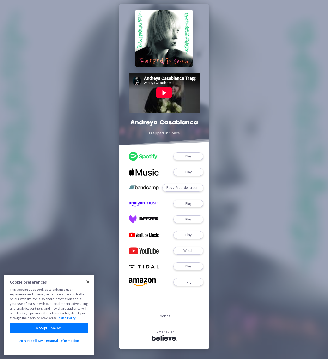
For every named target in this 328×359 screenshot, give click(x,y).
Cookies (164, 316)
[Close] (88, 282)
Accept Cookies (49, 328)
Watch (188, 250)
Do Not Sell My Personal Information (48, 340)
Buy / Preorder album (183, 187)
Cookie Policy (66, 317)
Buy (188, 282)
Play (188, 156)
